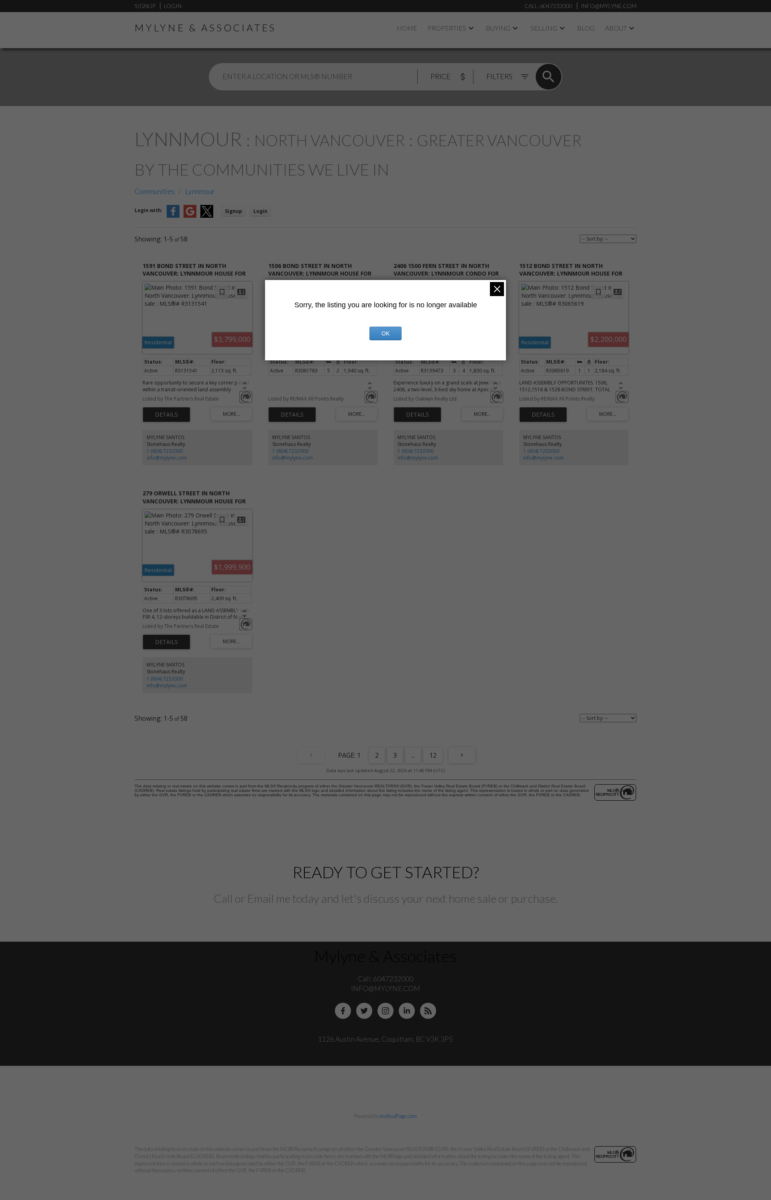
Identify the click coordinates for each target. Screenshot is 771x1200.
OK (385, 333)
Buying (498, 28)
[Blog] (428, 1011)
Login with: (149, 210)
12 (432, 755)
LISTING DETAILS (166, 414)
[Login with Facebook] (173, 216)
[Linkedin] (407, 1011)
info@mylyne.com (167, 457)
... (413, 755)
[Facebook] (343, 1011)
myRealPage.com (398, 1116)
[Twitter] (364, 1011)
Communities (155, 191)
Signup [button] (233, 211)
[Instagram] (385, 1011)
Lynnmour (200, 191)
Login (173, 5)
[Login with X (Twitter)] (206, 216)
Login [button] (260, 211)
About (616, 28)
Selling (543, 28)
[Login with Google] (190, 216)
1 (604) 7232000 (165, 451)
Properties (447, 28)
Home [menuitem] (407, 28)
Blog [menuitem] (586, 28)
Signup (145, 5)
